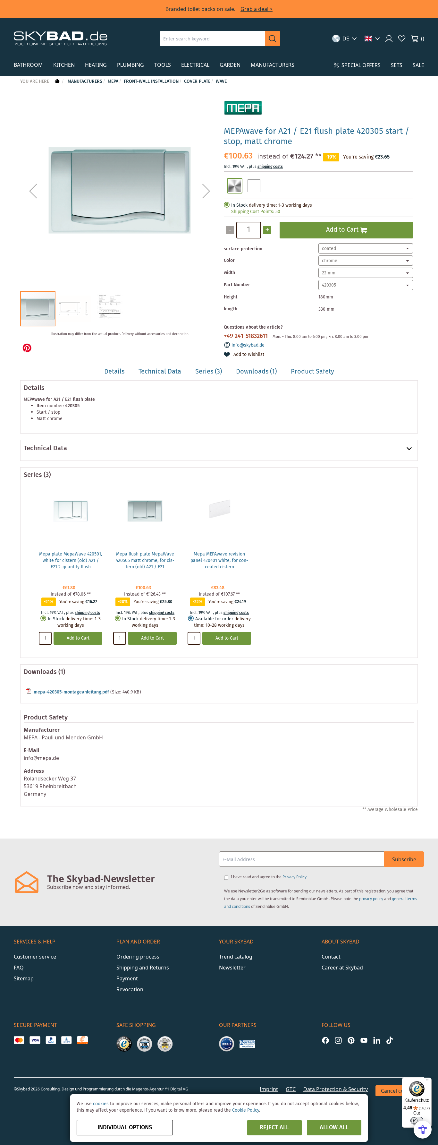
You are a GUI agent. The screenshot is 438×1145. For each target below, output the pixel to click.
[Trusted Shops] (124, 1044)
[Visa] (34, 1040)
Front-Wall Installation (151, 81)
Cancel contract (400, 1090)
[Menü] (428, 1081)
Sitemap (24, 978)
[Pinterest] (351, 1040)
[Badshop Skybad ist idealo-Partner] (226, 1044)
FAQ (19, 967)
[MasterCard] (19, 1040)
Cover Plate (197, 81)
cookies (101, 1103)
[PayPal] (51, 1040)
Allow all (334, 1127)
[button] (344, 38)
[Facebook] (325, 1040)
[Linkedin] (377, 1040)
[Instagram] (338, 1040)
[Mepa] (243, 118)
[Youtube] (364, 1040)
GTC (291, 1089)
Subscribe (404, 859)
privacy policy (371, 898)
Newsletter (232, 967)
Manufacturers (85, 81)
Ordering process (137, 956)
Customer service (35, 956)
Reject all (274, 1127)
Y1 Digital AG (176, 1089)
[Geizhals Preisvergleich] (247, 1044)
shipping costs (270, 167)
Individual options (124, 1127)
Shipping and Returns (142, 967)
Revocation (129, 989)
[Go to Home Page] (57, 81)
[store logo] (60, 38)
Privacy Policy (294, 877)
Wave (221, 81)
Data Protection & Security (335, 1089)
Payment (127, 978)
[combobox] (212, 38)
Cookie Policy (245, 1110)
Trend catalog (235, 956)
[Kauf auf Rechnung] (82, 1040)
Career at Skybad (342, 967)
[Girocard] (66, 1040)
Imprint (269, 1089)
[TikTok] (389, 1040)
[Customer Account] (389, 38)
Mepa (113, 81)
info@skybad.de (248, 345)
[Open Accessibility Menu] (423, 1130)
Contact (331, 956)
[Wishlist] (402, 38)
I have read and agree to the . (269, 877)
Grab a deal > (256, 9)
